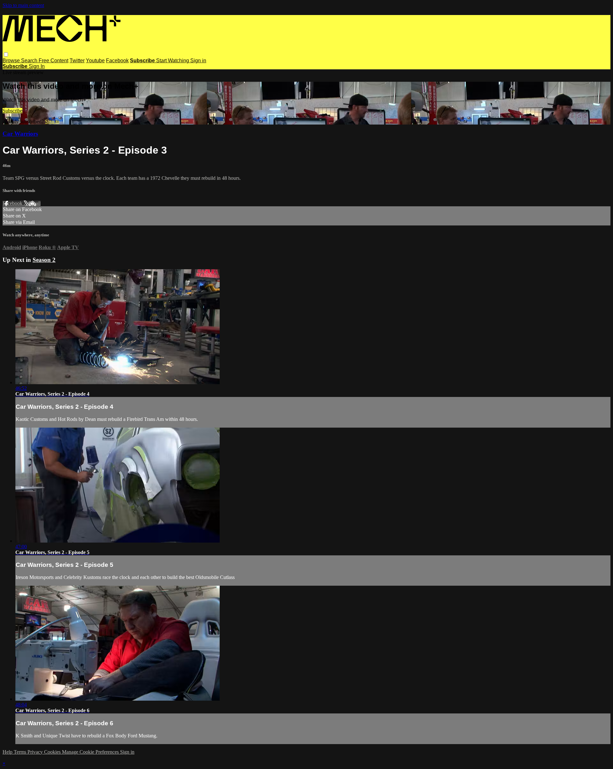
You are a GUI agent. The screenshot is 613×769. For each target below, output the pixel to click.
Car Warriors (20, 133)
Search (30, 60)
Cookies (53, 752)
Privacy (35, 752)
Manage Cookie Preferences (91, 752)
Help (8, 752)
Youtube (95, 60)
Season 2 (44, 259)
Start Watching (173, 60)
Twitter (77, 60)
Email (35, 203)
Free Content (53, 60)
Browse (12, 60)
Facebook (117, 60)
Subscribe (12, 110)
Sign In (37, 66)
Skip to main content (23, 5)
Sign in (198, 60)
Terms (20, 752)
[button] (6, 54)
